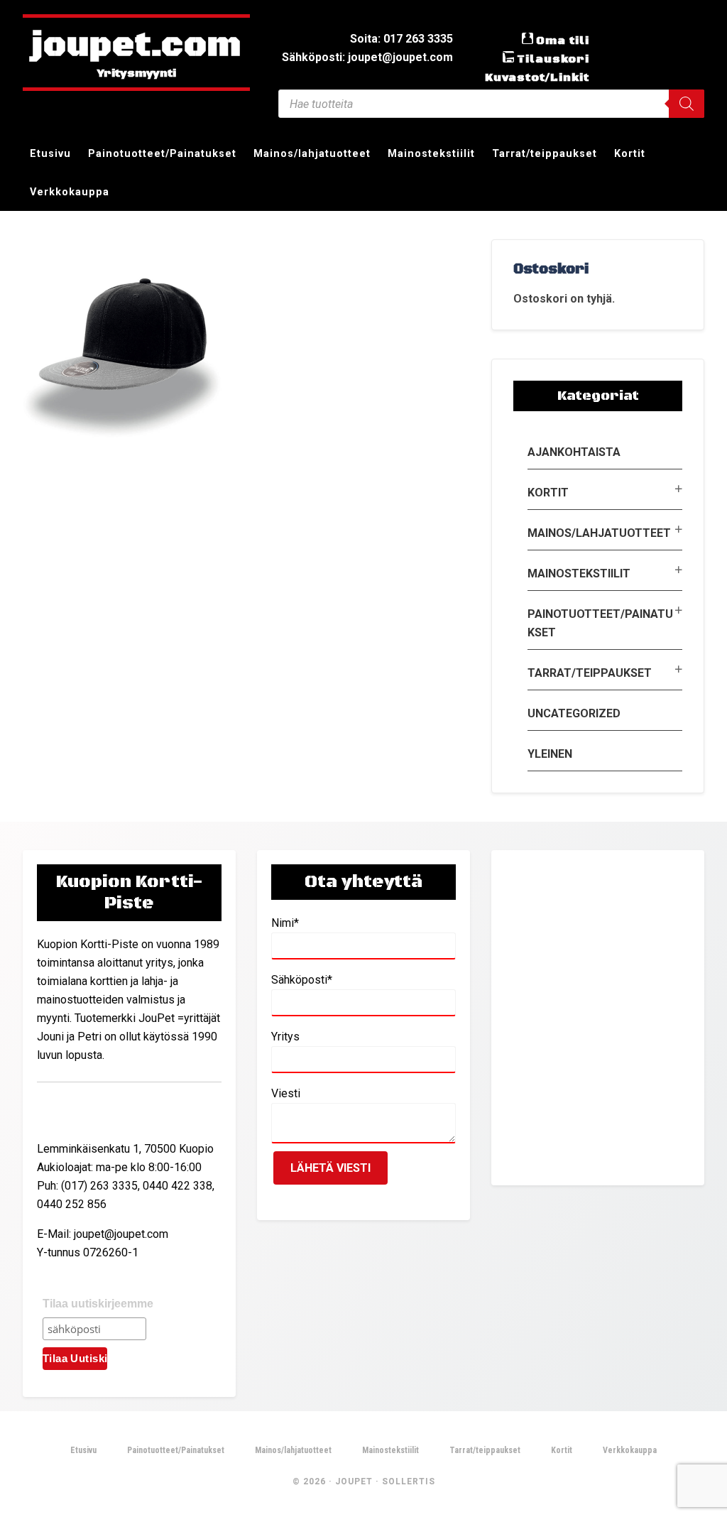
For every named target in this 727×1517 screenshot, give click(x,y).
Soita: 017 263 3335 (401, 38)
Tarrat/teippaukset (590, 673)
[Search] (686, 103)
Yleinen (550, 754)
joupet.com (136, 46)
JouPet (354, 1481)
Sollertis (408, 1481)
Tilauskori (553, 59)
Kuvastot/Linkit (537, 77)
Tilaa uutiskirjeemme (98, 1304)
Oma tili (562, 40)
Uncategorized (574, 713)
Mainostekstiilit (579, 573)
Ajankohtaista (574, 452)
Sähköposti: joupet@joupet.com (367, 57)
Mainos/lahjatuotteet (599, 533)
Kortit (548, 492)
